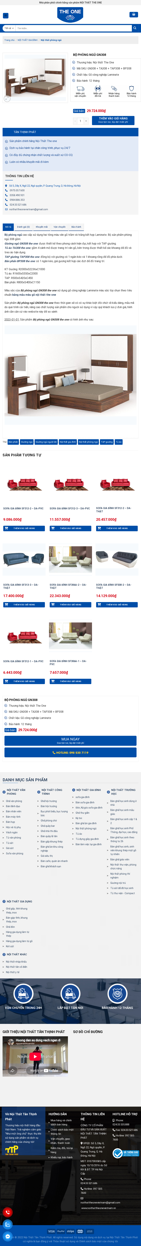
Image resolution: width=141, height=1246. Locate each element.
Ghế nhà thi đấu (49, 831)
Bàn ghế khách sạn (51, 866)
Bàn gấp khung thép (52, 841)
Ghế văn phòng (14, 801)
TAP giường (107, 442)
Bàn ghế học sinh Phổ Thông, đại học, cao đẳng (123, 830)
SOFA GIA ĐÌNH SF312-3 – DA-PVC (70, 508)
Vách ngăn (12, 832)
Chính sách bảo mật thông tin (62, 1131)
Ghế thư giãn (82, 812)
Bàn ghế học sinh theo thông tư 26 (122, 839)
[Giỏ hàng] (133, 14)
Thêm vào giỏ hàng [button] (24, 528)
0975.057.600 (17, 190)
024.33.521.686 (18, 204)
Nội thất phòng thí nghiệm (120, 875)
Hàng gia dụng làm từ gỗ (19, 941)
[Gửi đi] (135, 28)
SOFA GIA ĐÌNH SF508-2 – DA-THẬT (113, 586)
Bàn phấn (13, 442)
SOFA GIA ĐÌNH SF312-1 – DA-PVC (23, 661)
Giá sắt (10, 848)
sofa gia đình (83, 797)
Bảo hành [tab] (76, 227)
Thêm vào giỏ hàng (113, 118)
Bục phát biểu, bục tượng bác (54, 813)
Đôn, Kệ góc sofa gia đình (89, 807)
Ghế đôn (10, 926)
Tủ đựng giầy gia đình (87, 839)
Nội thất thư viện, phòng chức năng (123, 866)
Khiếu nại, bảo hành (62, 1157)
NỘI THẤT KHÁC (17, 954)
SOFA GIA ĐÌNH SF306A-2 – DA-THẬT (68, 586)
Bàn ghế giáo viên (119, 859)
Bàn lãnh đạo (13, 806)
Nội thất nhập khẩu (16, 961)
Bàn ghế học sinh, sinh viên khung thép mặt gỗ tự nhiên (123, 850)
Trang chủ (9, 40)
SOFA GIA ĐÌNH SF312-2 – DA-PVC (23, 508)
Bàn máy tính (13, 816)
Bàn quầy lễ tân (49, 836)
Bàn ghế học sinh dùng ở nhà (123, 803)
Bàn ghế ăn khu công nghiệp (52, 848)
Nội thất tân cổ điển (16, 966)
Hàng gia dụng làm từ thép (17, 934)
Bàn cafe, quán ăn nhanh (54, 861)
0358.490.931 (17, 195)
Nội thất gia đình (68, 442)
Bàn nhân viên (13, 811)
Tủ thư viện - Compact (122, 893)
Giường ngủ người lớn (46, 442)
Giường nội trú (118, 883)
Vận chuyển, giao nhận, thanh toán (60, 1141)
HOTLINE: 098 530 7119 (71, 752)
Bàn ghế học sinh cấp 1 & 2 (123, 821)
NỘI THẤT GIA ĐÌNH (27, 40)
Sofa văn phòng (14, 853)
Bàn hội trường (49, 806)
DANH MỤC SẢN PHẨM (25, 779)
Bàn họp (10, 822)
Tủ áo (119, 442)
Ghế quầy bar (48, 826)
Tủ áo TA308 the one (17, 248)
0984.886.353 (17, 200)
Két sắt (10, 946)
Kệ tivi (79, 818)
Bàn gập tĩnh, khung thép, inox (17, 919)
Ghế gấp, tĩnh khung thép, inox (16, 910)
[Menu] (6, 16)
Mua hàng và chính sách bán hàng (61, 1122)
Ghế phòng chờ (49, 820)
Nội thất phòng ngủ (51, 40)
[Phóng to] (7, 98)
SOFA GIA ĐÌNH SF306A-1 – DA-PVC (68, 663)
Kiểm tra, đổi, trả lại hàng (62, 1150)
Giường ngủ (26, 442)
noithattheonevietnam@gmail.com (28, 209)
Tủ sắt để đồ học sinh (121, 888)
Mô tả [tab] (8, 227)
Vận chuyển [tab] (60, 227)
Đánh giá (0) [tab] (23, 227)
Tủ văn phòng (13, 837)
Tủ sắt (9, 843)
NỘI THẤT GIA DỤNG (19, 901)
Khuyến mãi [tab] (42, 227)
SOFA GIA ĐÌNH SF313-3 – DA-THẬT (21, 586)
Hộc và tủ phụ (13, 827)
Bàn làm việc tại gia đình (89, 844)
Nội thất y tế (12, 972)
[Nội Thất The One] (70, 14)
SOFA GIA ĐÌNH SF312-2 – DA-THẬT (113, 510)
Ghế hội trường (49, 801)
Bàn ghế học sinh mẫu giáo (122, 812)
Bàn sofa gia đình (85, 802)
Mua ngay (70, 740)
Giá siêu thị (47, 856)
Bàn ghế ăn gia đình (86, 823)
